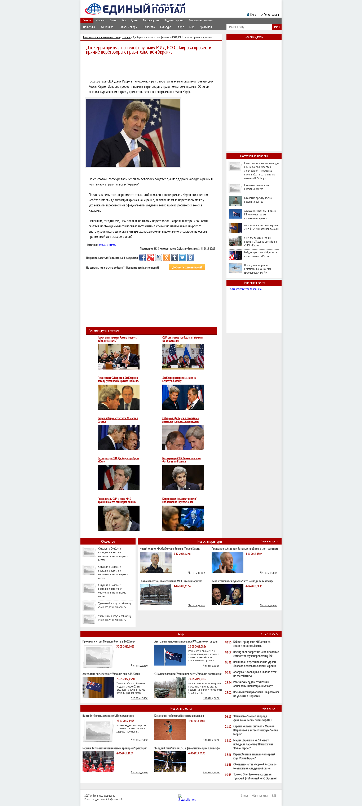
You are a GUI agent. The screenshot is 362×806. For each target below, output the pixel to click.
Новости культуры (210, 541)
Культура (165, 27)
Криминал (206, 27)
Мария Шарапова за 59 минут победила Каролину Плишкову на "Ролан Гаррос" (253, 744)
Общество (149, 27)
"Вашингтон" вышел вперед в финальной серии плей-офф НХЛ (252, 718)
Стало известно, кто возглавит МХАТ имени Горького (171, 581)
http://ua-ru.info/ (107, 245)
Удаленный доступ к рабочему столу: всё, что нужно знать (114, 605)
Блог (124, 20)
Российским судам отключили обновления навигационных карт (253, 684)
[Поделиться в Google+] (150, 257)
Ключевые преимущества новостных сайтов (258, 199)
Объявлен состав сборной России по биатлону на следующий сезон (255, 766)
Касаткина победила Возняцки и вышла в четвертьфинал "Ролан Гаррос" (179, 715)
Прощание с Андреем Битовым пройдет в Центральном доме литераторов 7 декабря (245, 548)
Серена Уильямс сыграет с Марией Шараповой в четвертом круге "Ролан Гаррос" (255, 730)
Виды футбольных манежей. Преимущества (108, 715)
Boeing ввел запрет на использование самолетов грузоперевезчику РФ (257, 268)
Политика (89, 27)
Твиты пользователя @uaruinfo (245, 289)
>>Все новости (269, 541)
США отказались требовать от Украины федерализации (182, 339)
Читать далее (196, 573)
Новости (100, 20)
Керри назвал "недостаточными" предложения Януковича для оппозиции (179, 500)
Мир (191, 27)
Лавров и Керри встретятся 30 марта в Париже (118, 420)
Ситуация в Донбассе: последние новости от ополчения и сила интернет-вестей (113, 554)
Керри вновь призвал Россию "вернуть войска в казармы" (117, 339)
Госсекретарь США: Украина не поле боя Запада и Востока (181, 460)
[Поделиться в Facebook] (142, 257)
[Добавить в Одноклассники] (166, 257)
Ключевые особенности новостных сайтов (256, 187)
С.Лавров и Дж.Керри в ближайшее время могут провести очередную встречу (180, 420)
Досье (134, 20)
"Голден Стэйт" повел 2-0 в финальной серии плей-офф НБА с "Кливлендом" (187, 748)
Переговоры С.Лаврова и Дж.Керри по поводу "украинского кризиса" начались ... (118, 379)
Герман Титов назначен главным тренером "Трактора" (115, 748)
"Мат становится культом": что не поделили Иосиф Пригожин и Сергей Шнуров (242, 581)
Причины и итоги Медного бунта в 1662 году (109, 641)
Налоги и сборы (128, 27)
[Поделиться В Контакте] (190, 257)
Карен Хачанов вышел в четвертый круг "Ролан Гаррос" (254, 756)
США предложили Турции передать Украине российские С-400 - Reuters (260, 241)
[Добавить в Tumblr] (174, 257)
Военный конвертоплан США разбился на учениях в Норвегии (256, 694)
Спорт (180, 27)
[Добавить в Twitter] (182, 257)
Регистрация (271, 15)
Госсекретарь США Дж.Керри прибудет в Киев (118, 460)
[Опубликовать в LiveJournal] (158, 257)
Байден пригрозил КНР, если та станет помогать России (260, 254)
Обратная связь (260, 795)
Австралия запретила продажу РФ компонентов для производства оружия (260, 214)
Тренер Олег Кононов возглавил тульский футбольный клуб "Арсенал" (255, 776)
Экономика (106, 27)
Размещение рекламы (201, 20)
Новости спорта (181, 708)
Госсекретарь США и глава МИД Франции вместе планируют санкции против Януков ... (117, 500)
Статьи (113, 20)
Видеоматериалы (174, 20)
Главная (87, 20)
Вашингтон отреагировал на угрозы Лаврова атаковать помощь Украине (255, 664)
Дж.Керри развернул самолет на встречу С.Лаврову (179, 379)
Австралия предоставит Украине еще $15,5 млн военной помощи (261, 227)
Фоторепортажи (151, 20)
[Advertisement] (152, 67)
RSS (274, 795)
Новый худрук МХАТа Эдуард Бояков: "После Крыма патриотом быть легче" (170, 548)
